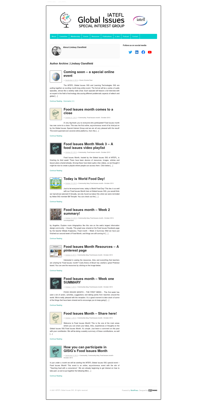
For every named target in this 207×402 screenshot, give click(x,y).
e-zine (117, 36)
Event (81, 80)
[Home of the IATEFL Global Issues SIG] (103, 30)
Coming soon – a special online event (89, 73)
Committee (63, 36)
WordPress (134, 390)
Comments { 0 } (68, 101)
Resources (95, 36)
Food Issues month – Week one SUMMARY (89, 280)
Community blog (83, 183)
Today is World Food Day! (84, 178)
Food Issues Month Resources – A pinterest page (91, 248)
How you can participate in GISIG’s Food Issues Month (85, 348)
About (54, 36)
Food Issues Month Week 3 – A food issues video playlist (88, 145)
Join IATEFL (62, 2)
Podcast (126, 36)
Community (82, 117)
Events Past (88, 80)
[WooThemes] (152, 390)
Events (85, 36)
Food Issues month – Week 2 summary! (87, 211)
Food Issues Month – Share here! (90, 313)
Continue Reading (56, 101)
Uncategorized (69, 220)
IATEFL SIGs (51, 2)
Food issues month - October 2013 (98, 117)
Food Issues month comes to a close (88, 111)
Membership (75, 36)
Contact (135, 36)
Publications (107, 36)
